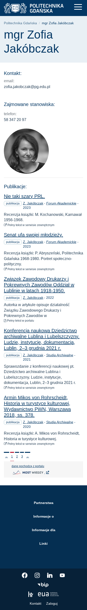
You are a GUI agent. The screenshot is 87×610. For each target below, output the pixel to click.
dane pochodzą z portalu (47, 466)
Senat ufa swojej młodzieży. (33, 234)
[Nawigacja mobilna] (78, 7)
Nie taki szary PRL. (24, 196)
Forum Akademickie (61, 203)
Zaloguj (52, 603)
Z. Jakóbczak (33, 203)
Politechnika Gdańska (20, 23)
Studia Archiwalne (59, 355)
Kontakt (35, 603)
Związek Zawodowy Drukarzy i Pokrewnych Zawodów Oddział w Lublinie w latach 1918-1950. (39, 284)
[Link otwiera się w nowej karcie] (25, 575)
